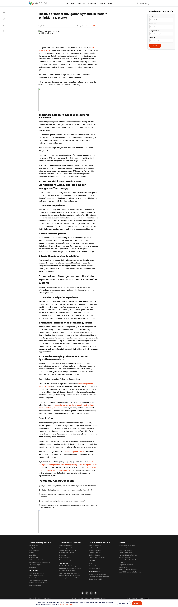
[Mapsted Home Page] (34, 3)
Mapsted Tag (63, 563)
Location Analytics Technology (99, 543)
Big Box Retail (123, 567)
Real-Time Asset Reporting (67, 571)
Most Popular (70, 3)
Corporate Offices (124, 548)
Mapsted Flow (33, 570)
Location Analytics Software (97, 557)
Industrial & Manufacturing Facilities (130, 572)
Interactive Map (33, 545)
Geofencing (62, 555)
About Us (31, 598)
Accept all (137, 603)
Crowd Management (35, 585)
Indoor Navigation (34, 550)
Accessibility (32, 555)
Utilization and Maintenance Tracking (70, 568)
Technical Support (94, 568)
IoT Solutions (92, 3)
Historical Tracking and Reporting (99, 577)
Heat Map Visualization (35, 578)
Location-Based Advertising (67, 550)
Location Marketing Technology (70, 543)
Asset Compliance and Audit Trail (69, 578)
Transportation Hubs (125, 557)
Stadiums (122, 562)
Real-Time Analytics (95, 550)
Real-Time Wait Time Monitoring (38, 580)
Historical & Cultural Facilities (128, 555)
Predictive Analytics (95, 553)
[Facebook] (95, 593)
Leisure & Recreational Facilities (128, 560)
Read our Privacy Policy (66, 604)
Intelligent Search (34, 548)
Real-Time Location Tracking (67, 566)
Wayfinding (32, 553)
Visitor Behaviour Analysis (36, 573)
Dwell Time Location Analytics (38, 583)
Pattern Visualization (95, 548)
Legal (128, 598)
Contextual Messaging (65, 545)
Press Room (47, 598)
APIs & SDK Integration (35, 565)
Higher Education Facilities (127, 545)
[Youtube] (82, 593)
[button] (4, 25)
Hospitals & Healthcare (126, 565)
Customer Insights (94, 555)
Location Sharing (34, 557)
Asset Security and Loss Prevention (69, 573)
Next (155, 46)
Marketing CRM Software (66, 553)
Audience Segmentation (66, 548)
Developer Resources (95, 566)
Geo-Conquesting (64, 557)
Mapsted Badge (94, 571)
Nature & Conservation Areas (128, 569)
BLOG (44, 3)
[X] (87, 593)
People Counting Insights (36, 575)
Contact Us (143, 3)
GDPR (141, 598)
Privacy (134, 598)
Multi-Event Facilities (125, 550)
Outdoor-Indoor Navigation (37, 560)
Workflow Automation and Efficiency (69, 575)
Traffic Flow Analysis (95, 545)
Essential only (123, 603)
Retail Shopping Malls (125, 553)
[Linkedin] (91, 593)
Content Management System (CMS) (40, 562)
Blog (90, 563)
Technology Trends (105, 3)
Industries (81, 3)
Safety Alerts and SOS (96, 579)
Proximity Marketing (65, 560)
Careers (39, 598)
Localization (32, 567)
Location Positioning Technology (40, 543)
